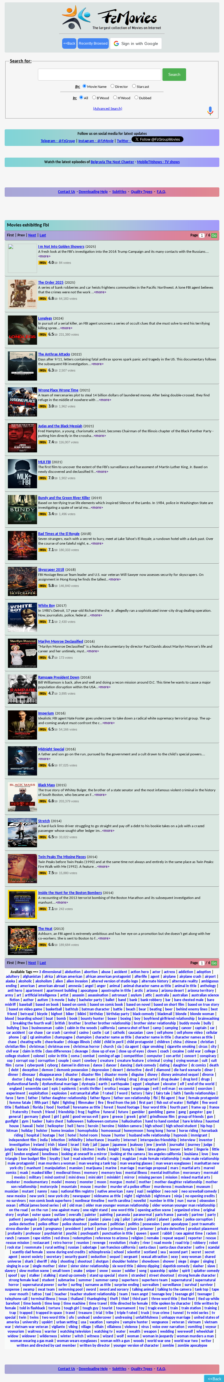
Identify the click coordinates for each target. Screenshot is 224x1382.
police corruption (199, 1219)
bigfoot (56, 1014)
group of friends (191, 1117)
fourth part (179, 1107)
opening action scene (154, 1210)
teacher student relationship (93, 1294)
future (123, 1112)
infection (58, 1140)
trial (99, 1313)
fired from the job (121, 1103)
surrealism (150, 1285)
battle (118, 1009)
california (107, 1028)
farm (20, 1098)
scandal (213, 1247)
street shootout (161, 1276)
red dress (61, 1238)
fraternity (20, 1112)
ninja (178, 1196)
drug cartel (149, 1079)
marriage (127, 1168)
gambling (155, 1112)
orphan (23, 1215)
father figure (100, 1098)
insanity (114, 1140)
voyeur (210, 1327)
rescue (211, 1238)
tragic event (157, 1308)
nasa (53, 1191)
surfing (76, 1285)
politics (133, 1224)
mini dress (77, 1177)
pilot (126, 1219)
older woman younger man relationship (183, 1205)
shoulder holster (125, 1262)
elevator (169, 1084)
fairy (149, 1093)
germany (31, 1117)
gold (65, 1117)
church (108, 1047)
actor (156, 972)
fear (181, 1098)
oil (64, 1205)
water (121, 1332)
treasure (85, 1313)
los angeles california (164, 1154)
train (174, 1308)
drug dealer (170, 1079)
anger (101, 986)
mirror (129, 1177)
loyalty (55, 1159)
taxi (48, 1294)
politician (117, 1224)
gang (182, 1112)
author (28, 1000)
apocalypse (89, 991)
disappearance (50, 1075)
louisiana (191, 1154)
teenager (204, 1294)
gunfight (11, 1121)
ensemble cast (36, 1089)
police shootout (74, 1224)
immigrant (199, 1135)
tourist (107, 1308)
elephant (152, 1084)
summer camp (106, 1280)
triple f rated (127, 1313)
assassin (78, 995)
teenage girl (184, 1294)
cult (205, 1061)
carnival (70, 1033)
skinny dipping (148, 1266)
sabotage (90, 1247)
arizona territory (201, 991)
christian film (15, 1047)
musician (11, 1191)
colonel (39, 1056)
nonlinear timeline (89, 1201)
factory (136, 1093)
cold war (194, 1051)
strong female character (197, 1276)
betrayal (27, 1014)
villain (99, 1327)
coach (164, 1051)
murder (100, 1187)
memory (91, 1173)
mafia (101, 1159)
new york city (58, 1196)
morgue (116, 1182)
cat (107, 1033)
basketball (54, 1009)
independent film (22, 1140)
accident (120, 972)
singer (195, 1262)
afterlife (140, 977)
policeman (98, 1224)
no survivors (16, 1201)
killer (56, 1149)
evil (155, 1089)
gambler (138, 1112)
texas (63, 1299)
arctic (138, 991)
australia (162, 995)
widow (13, 1336)
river (146, 1243)
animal (114, 986)
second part (178, 1252)
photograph (50, 1219)
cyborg (52, 1065)
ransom (23, 1238)
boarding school (30, 1019)
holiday (27, 1131)
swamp (28, 1290)
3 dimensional (50, 972)
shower (169, 1262)
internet (130, 1140)
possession (151, 1224)
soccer (116, 1271)
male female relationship (159, 1159)
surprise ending (126, 1285)
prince (102, 1229)
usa (83, 1322)
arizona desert (172, 991)
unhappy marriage (176, 1318)
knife (102, 1149)
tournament (126, 1308)
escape (124, 1089)
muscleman (184, 1187)
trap (12, 1313)
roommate (33, 1247)
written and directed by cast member (46, 1346)
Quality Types (141, 192)
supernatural (181, 1280)
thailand (77, 1299)
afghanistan (32, 977)
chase (12, 1042)
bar (168, 1000)
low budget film (33, 1159)
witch (79, 1336)
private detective (171, 1229)
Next (32, 235)
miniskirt (114, 1177)
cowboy (90, 1061)
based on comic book (106, 1005)
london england (26, 1154)
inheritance (95, 1140)
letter (188, 1149)
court (76, 1061)
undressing (123, 1318)
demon (47, 1070)
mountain (69, 1187)
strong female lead (23, 1280)
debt (15, 1070)
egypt (137, 1084)
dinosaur (29, 1075)
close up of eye (103, 1051)
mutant (28, 1191)
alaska (10, 981)
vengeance (159, 1322)
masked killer (42, 1173)
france (214, 1107)
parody (182, 1215)
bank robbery (151, 1000)
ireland (38, 1145)
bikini (82, 1014)
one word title (122, 1210)
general (15, 1117)
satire (199, 1247)
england (15, 1089)
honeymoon (133, 1131)
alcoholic (25, 981)
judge (208, 1145)
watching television (75, 1332)
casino (84, 1033)
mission (171, 1177)
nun (180, 1201)
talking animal (143, 1290)
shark (29, 1262)
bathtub (71, 1009)
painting (106, 1215)
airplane (169, 977)
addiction (185, 972)
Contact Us (66, 192)
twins (34, 1318)
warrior (51, 1332)
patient (15, 1219)
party (211, 1215)
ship (53, 1262)
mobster (13, 1182)
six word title (122, 1266)
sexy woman (191, 1257)
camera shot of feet (133, 1028)
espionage (141, 1089)
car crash (53, 1033)
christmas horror (86, 1047)
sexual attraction (154, 1257)
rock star (14, 1247)
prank (37, 1229)
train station (191, 1308)
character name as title (113, 1037)
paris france (164, 1215)
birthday (96, 1014)
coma (75, 1056)
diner (208, 1070)
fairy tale (163, 1093)
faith (177, 1093)
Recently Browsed (93, 43)
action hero (140, 972)
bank (133, 1000)
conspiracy (208, 1056)
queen (141, 1233)
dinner (13, 1075)
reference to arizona (111, 1238)
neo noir (171, 1191)
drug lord (190, 1079)
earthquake (120, 1084)
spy (23, 1276)
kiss (76, 1149)
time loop (52, 1304)
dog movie (43, 1079)
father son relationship (132, 1098)
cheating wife (30, 1042)
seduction (98, 1257)
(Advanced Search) (107, 109)
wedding (167, 1332)
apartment (34, 991)
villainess (114, 1327)
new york (36, 1196)
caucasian (135, 1033)
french (37, 1112)
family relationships (199, 1093)
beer (169, 1009)
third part (140, 1299)
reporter (195, 1238)
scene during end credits (65, 1252)
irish (51, 1145)
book (73, 1019)
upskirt (47, 1322)
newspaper (81, 1196)
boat (49, 1019)
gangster (196, 1112)
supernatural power (38, 1285)
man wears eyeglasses (173, 1163)
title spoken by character (171, 1304)
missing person (150, 1177)
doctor (17, 1079)
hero (80, 1126)
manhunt (34, 1168)
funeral (109, 1112)
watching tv (103, 1332)
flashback (22, 1107)
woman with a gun (115, 1341)
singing (208, 1262)
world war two (186, 1341)
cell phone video (190, 1033)
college (210, 1051)
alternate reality (185, 981)
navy (130, 1191)
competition (133, 1056)
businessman (42, 1028)
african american (69, 977)
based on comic (74, 1005)
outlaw (59, 1215)
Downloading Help (93, 192)
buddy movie (189, 1023)
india (44, 1140)
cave (149, 1033)
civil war (12, 1051)
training (210, 1308)
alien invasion (77, 981)
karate (23, 1149)
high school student (181, 1126)
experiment (15, 1093)
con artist (173, 1056)
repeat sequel (173, 1238)
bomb (61, 1019)
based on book (47, 1005)
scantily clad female (27, 1252)
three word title (164, 1299)
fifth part (41, 1103)
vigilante (58, 1327)
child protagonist (140, 1042)
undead (84, 1318)
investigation (19, 1145)
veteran (178, 1322)
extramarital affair (84, 1093)
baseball (25, 1005)
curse (19, 1065)
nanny (42, 1191)
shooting (67, 1262)
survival (191, 1285)
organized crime (187, 1210)
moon (101, 1182)
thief (125, 1299)
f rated (108, 1093)
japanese (120, 1145)
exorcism (205, 1089)
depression (100, 1070)
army (9, 995)
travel (70, 1313)
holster (42, 1131)
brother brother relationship (107, 1023)
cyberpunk (35, 1065)
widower (29, 1336)
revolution (117, 1243)
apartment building (61, 991)
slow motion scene (34, 1271)
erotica (110, 1089)
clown (152, 1051)
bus (25, 1028)
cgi (24, 1037)
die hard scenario (187, 1070)
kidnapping (40, 1149)
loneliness (50, 1154)
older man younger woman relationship (117, 1205)
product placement (203, 1229)
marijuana (94, 1168)
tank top (201, 1290)
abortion (91, 972)
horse (171, 1131)
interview (187, 1140)
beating (156, 1009)
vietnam (194, 1322)
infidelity (76, 1140)
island (62, 1145)
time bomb (32, 1304)
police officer (48, 1224)
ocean (10, 1205)
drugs (205, 1079)
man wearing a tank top (97, 1163)
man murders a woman (56, 1163)
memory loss (111, 1173)
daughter (180, 1065)
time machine (74, 1304)
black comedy (143, 1014)
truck (145, 1313)
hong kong (155, 1131)
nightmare (162, 1196)
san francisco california (117, 1247)
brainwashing (208, 1019)
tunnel (178, 1313)
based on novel (138, 1005)
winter (65, 1336)
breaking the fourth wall (32, 1023)
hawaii (27, 1126)
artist (64, 995)
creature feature (130, 1061)
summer (85, 1280)
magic (114, 1159)
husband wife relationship (149, 1135)
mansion (76, 1168)
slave (211, 1266)
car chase (36, 1033)
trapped (26, 1313)
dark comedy (146, 1065)
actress (169, 972)
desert (118, 1070)
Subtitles (119, 192)
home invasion (62, 1131)
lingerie (203, 1149)
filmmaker (86, 1103)
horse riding (188, 1131)
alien (59, 981)
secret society (32, 1257)
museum (203, 1187)
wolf (120, 1336)
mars (174, 1168)
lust (66, 1159)
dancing (126, 1065)
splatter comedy (206, 1271)
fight (55, 1103)
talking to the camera (174, 1290)
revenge (99, 1243)
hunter (119, 1135)
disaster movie (116, 1075)
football (63, 1107)
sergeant (131, 1257)
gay (209, 1112)
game (170, 1112)
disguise (137, 1075)
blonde (181, 1014)
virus (145, 1327)
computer (154, 1056)
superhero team (155, 1280)
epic (55, 1089)
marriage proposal (152, 1168)
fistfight (193, 1103)
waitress (34, 1332)
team (123, 1294)
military (35, 1177)
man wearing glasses (136, 1163)
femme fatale (20, 1103)
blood (9, 1019)
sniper (91, 1271)
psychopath (89, 1233)
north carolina (119, 1201)
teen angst (139, 1294)
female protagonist (203, 1098)
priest (89, 1229)
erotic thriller (90, 1089)
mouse (85, 1187)
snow (103, 1271)
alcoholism (43, 981)
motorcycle (49, 1187)
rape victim (42, 1238)
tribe (109, 1313)
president (73, 1229)
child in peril (113, 1042)
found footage (128, 1107)
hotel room (89, 1135)
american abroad (51, 986)
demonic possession (72, 1070)
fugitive (94, 1112)
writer (206, 1341)
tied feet (188, 1299)
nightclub (143, 1196)
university (30, 1322)
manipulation (55, 1168)
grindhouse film (162, 1117)
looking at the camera (128, 1154)
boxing (125, 1019)
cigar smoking (153, 1047)
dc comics (198, 1065)
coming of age (109, 1056)
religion (137, 1238)
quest (154, 1233)
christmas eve (59, 1047)
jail (95, 1145)
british (60, 1023)
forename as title (86, 1107)
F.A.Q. (161, 192)
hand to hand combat (162, 1121)
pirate (138, 1219)
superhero (130, 1280)
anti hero (15, 991)
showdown (150, 1262)
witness (93, 1336)
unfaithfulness (147, 1318)
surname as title (98, 1285)
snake (78, 1271)
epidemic (69, 1089)
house (106, 1135)
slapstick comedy (176, 1266)
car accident (15, 1033)
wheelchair (205, 1332)
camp (157, 1028)
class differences (58, 1051)
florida (38, 1107)
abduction (72, 972)
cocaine (178, 1051)
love (205, 1154)
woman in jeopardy (158, 1336)
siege (182, 1262)
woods (138, 1341)
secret (196, 1252)
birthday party (117, 1014)
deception (30, 1070)
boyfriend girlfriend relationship (169, 1019)
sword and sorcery (114, 1290)
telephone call (16, 1299)
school (119, 1252)
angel (89, 986)
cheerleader (54, 1042)
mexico (19, 1177)
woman (133, 1336)
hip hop (206, 1126)
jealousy (136, 1145)
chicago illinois (79, 1042)
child (97, 1042)
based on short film (169, 1005)
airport (210, 977)
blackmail (165, 1014)
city (213, 1047)
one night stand (95, 1210)
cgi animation (40, 1037)
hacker (37, 1121)
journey (194, 1145)
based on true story (203, 1005)
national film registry (77, 1191)
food (50, 1107)
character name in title (153, 1037)
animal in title (186, 986)
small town (61, 1271)
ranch (9, 1238)
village (86, 1327)
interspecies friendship (158, 1140)
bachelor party (90, 1000)
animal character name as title (147, 986)
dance (97, 1065)
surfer (62, 1285)
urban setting (66, 1322)
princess (117, 1229)
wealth (134, 1332)
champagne (64, 1037)
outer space (41, 1215)
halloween (75, 1121)
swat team (46, 1290)
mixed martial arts (195, 1177)
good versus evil (85, 1117)
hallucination (132, 1121)
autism (42, 1000)
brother (75, 1023)
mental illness (136, 1173)
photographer (74, 1219)
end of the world (201, 1084)
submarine (66, 1280)
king (67, 1149)
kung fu (128, 1149)
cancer (186, 1028)
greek (131, 1117)
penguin (30, 1219)
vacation (96, 1322)
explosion (59, 1093)
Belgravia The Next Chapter (112, 162)
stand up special (102, 1276)
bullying (13, 1028)
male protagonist (21, 1163)
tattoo (37, 1294)
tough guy (90, 1308)
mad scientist (83, 1159)
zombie (168, 1346)
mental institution (164, 1173)
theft (114, 1299)
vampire (112, 1322)
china (177, 1042)
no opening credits (200, 1196)
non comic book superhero (50, 1201)
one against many (65, 1210)
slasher (198, 1266)
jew (149, 1145)
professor (33, 1233)
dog (29, 1079)
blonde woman (202, 1014)
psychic (71, 1233)
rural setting (54, 1247)
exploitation (38, 1093)
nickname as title (107, 1196)
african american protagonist (108, 977)
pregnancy (54, 1229)
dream (90, 1079)
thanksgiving (96, 1299)
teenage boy (162, 1294)
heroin (93, 1126)
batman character (96, 1009)
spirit (186, 1271)
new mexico (16, 1196)
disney (152, 1075)
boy (137, 1019)
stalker (34, 1276)
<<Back (69, 43)
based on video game (25, 1009)
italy (86, 1145)
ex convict (187, 1089)
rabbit (167, 1233)
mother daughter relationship (178, 1182)
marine (111, 1168)
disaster (71, 1075)
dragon (75, 1079)
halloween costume (102, 1121)
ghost (46, 1117)
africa (48, 977)
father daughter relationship (64, 1098)
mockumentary (36, 1182)
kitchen (88, 1149)
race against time (189, 1233)
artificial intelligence (41, 995)
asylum (136, 995)
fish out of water (170, 1103)
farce (9, 1098)
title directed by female (129, 1304)
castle (96, 1033)
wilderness (48, 1336)
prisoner (147, 1229)
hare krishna (192, 1121)
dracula (61, 1079)
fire (101, 1103)
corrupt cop (25, 1061)
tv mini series (197, 1313)
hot (61, 1135)
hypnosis (180, 1135)
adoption (204, 972)
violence (131, 1327)
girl (56, 1117)
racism (211, 1233)
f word (122, 1093)
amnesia (74, 986)
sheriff (42, 1262)
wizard (108, 1336)
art (19, 995)
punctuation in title (117, 1233)
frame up (198, 1107)
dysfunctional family (22, 1084)
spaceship (157, 1271)
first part (146, 1103)
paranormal (142, 1215)
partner (198, 1215)
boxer (112, 1019)
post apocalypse (175, 1224)
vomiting (195, 1327)
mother (145, 1182)
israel (75, 1145)
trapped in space (49, 1313)
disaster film (91, 1075)
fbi (155, 1098)
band (122, 1000)
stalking (49, 1276)
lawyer (175, 1149)
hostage (49, 1135)
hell (70, 1126)
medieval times (68, 1173)
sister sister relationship (90, 1266)
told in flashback (32, 1308)
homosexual (110, 1131)
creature (107, 1061)
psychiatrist (53, 1233)
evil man (168, 1089)
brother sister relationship (155, 1023)
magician (129, 1159)
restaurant (41, 1243)
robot (213, 1243)
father (33, 1098)
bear (142, 1009)
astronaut (119, 995)
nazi (140, 1191)
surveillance (171, 1285)
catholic (119, 1033)
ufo (71, 1318)
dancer (111, 1065)
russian (73, 1247)
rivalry (134, 1243)
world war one (159, 1341)
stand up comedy (72, 1276)
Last (43, 235)
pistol (151, 1219)
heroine (108, 1126)
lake (141, 1149)
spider (173, 1271)
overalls (75, 1215)
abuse (106, 972)
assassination (98, 995)
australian (180, 995)
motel (130, 1182)
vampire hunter (135, 1322)
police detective (22, 1224)
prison (132, 1229)
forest (108, 1107)
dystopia (88, 1084)
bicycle (42, 1014)
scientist (133, 1252)
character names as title (194, 1037)
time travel (98, 1304)
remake (153, 1238)
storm (123, 1276)
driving (120, 1079)
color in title (57, 1056)
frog (81, 1112)
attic (148, 995)
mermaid (211, 1173)
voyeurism (16, 1332)
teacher (61, 1294)
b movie (58, 1000)
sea (163, 1252)
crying (168, 1061)
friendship (66, 1112)
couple (63, 1061)
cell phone (165, 1033)
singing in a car (17, 1266)
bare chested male (189, 1000)
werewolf (185, 1332)
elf (182, 1084)
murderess (162, 1187)
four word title (155, 1107)
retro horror (63, 1243)
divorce (208, 1075)
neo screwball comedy (199, 1191)
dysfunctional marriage (60, 1084)
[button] (136, 43)
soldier (130, 1271)
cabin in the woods (82, 1028)
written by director (95, 1346)
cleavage (81, 1051)
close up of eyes (131, 1051)
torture (54, 1308)
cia (119, 1047)
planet (164, 1219)
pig (117, 1219)
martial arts (191, 1168)
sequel (115, 1257)
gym (25, 1121)
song (142, 1271)
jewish (161, 1145)
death (214, 1065)
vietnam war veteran (31, 1327)
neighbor (154, 1191)
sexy (174, 1257)
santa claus (147, 1247)
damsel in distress (75, 1065)
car (212, 1028)
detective (134, 1070)
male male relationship (201, 1159)
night (128, 1196)
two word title (53, 1318)
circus (203, 1047)
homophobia (88, 1131)
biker (70, 1014)
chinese (191, 1042)
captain (200, 1028)
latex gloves (157, 1149)
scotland (150, 1252)
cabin (59, 1028)
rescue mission (17, 1243)
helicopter (56, 1126)
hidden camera (129, 1126)
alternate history (154, 981)
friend (50, 1112)
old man (75, 1205)
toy (141, 1308)
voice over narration (168, 1327)
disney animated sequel (180, 1075)
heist (40, 1126)
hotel (72, 1135)
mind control (55, 1177)
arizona (152, 991)
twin (22, 1318)
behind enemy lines (191, 1009)
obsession (207, 1201)
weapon (150, 1332)
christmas (36, 1047)
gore (105, 1117)
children (163, 1042)
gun (210, 1117)
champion (84, 1037)
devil (149, 1070)
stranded (138, 1276)
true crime (161, 1313)
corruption (46, 1061)
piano (106, 1219)
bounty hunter (92, 1019)
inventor (206, 1140)
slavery (10, 1271)
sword (91, 1290)
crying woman (187, 1061)
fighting (69, 1103)
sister (62, 1266)
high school (153, 1126)
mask (24, 1173)
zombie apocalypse (192, 1346)
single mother (44, 1266)
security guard (76, 1257)
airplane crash (190, 977)
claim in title (32, 1051)
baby (72, 1000)
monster (86, 1182)
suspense (12, 1290)
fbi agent (168, 1098)
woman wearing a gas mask (31, 1341)
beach (130, 1009)
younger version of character (136, 1346)
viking (73, 1327)
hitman (12, 1131)
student (48, 1280)
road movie (163, 1243)
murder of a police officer (130, 1187)
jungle (9, 1149)
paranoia (123, 1215)
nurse (191, 1201)
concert (190, 1056)
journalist (176, 1145)
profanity (15, 1233)
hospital (33, 1135)
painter (90, 1215)
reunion (82, 1243)
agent (155, 977)
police (177, 1219)
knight (114, 1149)
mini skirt (95, 1177)
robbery (199, 1243)
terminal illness (43, 1299)
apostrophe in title (116, 991)
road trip (182, 1243)
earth (103, 1084)
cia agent (132, 1047)
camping (171, 1028)
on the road (18, 1210)
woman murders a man (195, 1336)
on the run (39, 1210)
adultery (12, 977)
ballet (110, 1000)
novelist (140, 1201)
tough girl (71, 1308)
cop (10, 1061)
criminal (153, 1061)
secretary (53, 1257)
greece (117, 1117)
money (70, 1182)
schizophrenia (99, 1252)
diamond (163, 1070)
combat (89, 1056)
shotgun (102, 1262)
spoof (12, 1276)
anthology (208, 986)
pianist (93, 1219)
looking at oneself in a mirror (84, 1154)
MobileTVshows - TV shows (158, 162)
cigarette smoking (181, 1047)
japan (105, 1145)
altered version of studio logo (114, 981)
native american (110, 1191)
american (27, 986)
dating (164, 1065)
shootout (85, 1262)
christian (207, 1042)
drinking (105, 1079)
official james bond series (39, 1205)
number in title (162, 1201)
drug (133, 1079)
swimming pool (70, 1290)
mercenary (191, 1173)
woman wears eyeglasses (77, 1341)
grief (142, 1117)
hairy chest (54, 1121)
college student (17, 1056)
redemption (82, 1238)
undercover (102, 1318)
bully (207, 1023)
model (56, 1182)
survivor (206, 1285)
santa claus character (175, 1247)
